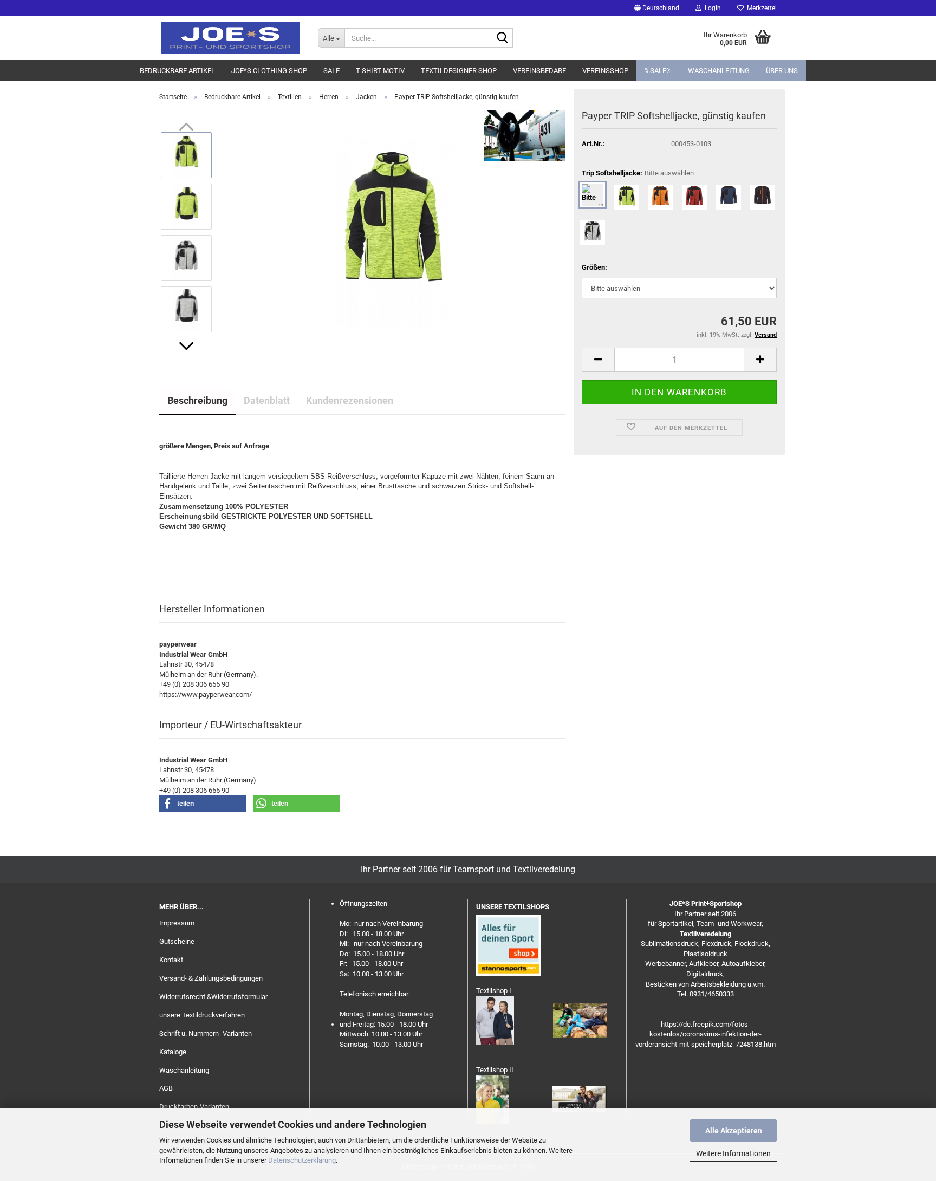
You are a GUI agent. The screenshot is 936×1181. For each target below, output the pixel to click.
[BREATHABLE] (168, 556)
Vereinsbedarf (539, 71)
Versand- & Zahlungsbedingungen (211, 978)
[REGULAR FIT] (163, 556)
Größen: (594, 267)
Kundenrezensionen (349, 400)
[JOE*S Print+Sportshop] (230, 38)
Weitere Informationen (733, 1153)
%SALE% (658, 71)
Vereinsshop (605, 71)
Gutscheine (176, 941)
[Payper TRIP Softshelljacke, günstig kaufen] (393, 231)
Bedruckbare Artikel (177, 71)
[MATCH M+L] (161, 556)
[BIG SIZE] (165, 556)
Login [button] (711, 8)
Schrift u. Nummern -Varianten (205, 1033)
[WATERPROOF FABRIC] (166, 556)
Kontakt (171, 960)
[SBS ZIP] (170, 556)
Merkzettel (760, 8)
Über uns (782, 71)
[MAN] (160, 556)
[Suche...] (502, 38)
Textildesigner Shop (459, 71)
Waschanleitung (719, 71)
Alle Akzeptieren (733, 1130)
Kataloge (172, 1052)
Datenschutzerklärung (302, 1160)
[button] (656, 8)
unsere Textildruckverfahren (202, 1015)
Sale (331, 71)
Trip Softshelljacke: (638, 173)
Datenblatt (267, 400)
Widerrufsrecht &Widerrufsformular (213, 997)
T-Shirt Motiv (380, 71)
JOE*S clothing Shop (269, 71)
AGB (166, 1088)
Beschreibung (197, 400)
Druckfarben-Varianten (194, 1106)
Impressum (176, 923)
